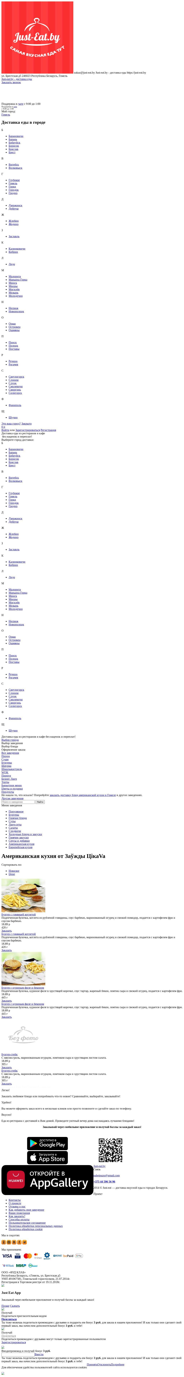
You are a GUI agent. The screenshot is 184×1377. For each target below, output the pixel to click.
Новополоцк (16, 311)
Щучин (13, 417)
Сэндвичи (15, 831)
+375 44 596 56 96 (104, 1181)
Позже (5, 1305)
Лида (12, 264)
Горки (12, 186)
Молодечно (16, 295)
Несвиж (13, 308)
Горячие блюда (18, 818)
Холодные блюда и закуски (25, 834)
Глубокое (14, 180)
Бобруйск (14, 142)
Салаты (13, 827)
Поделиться (9, 1319)
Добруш (14, 208)
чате (20, 103)
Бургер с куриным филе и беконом (22, 987)
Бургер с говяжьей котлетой (18, 914)
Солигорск (15, 392)
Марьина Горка (18, 279)
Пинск (13, 342)
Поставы (14, 348)
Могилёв (14, 289)
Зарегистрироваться (27, 430)
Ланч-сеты (15, 824)
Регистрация (48, 430)
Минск (13, 282)
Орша (12, 323)
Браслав (13, 149)
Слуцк (13, 383)
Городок (14, 189)
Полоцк (13, 345)
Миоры (13, 286)
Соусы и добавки (19, 840)
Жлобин (14, 220)
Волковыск (15, 167)
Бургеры (14, 814)
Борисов (14, 145)
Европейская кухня (20, 847)
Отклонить (104, 1364)
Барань (13, 139)
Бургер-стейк (9, 1054)
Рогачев (13, 364)
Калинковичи (17, 248)
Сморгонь (15, 389)
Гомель (13, 183)
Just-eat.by (99, 1166)
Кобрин (13, 251)
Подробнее (117, 1364)
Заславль (14, 236)
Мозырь (13, 292)
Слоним (14, 379)
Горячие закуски (19, 837)
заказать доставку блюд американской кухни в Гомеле (83, 795)
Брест (12, 152)
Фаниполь (15, 405)
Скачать (15, 1305)
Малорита (15, 276)
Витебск (14, 164)
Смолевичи (16, 386)
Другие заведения (12, 798)
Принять (92, 1364)
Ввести (39, 1354)
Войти (5, 430)
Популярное (16, 811)
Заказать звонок (11, 82)
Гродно (13, 193)
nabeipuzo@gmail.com (106, 1175)
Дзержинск (15, 205)
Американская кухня (21, 843)
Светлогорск (16, 376)
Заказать (6, 930)
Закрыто (26, 423)
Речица (13, 361)
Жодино (14, 224)
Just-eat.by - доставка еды (16, 79)
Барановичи (16, 136)
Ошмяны (14, 330)
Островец (14, 326)
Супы (12, 821)
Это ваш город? (11, 423)
